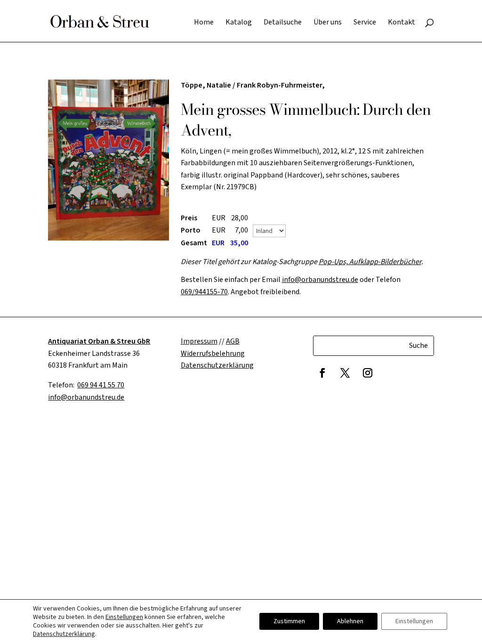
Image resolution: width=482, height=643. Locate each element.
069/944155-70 (204, 292)
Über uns (327, 23)
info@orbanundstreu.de (320, 279)
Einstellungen (124, 617)
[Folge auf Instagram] (367, 372)
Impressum (199, 341)
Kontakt (401, 23)
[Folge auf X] (345, 372)
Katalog (238, 23)
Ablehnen (350, 621)
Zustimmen (289, 621)
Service (364, 23)
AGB (233, 341)
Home (204, 23)
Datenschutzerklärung (64, 634)
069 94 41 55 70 (100, 385)
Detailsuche (283, 23)
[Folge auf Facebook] (322, 372)
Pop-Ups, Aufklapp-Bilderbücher (370, 262)
